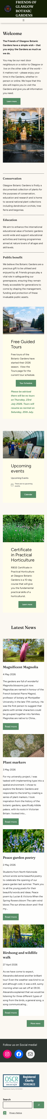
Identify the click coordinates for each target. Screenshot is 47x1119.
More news (35, 1023)
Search (7, 1099)
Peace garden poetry (19, 857)
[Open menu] (23, 20)
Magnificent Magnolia (20, 667)
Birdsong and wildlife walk (20, 955)
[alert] (23, 485)
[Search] (39, 1105)
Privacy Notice (15, 1113)
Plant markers (14, 762)
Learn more (12, 101)
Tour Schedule (26, 383)
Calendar (28, 494)
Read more (12, 727)
